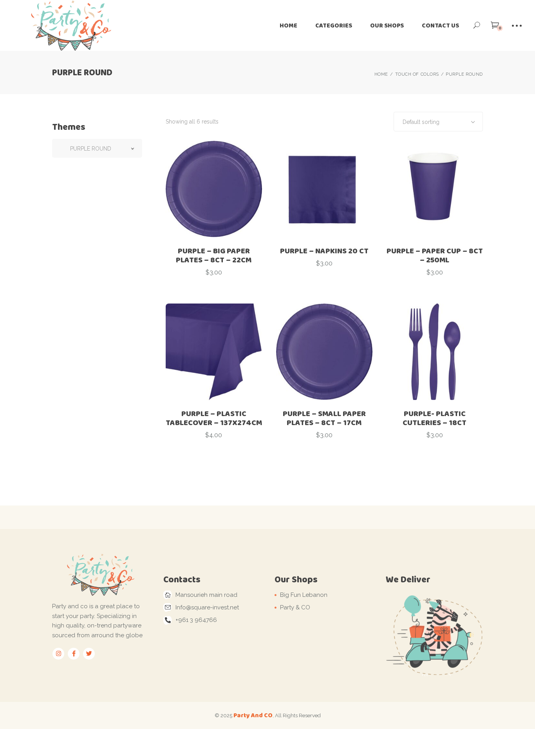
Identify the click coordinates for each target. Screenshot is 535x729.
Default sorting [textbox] (421, 122)
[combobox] (438, 121)
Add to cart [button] (213, 290)
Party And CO (253, 715)
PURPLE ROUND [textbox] (97, 148)
